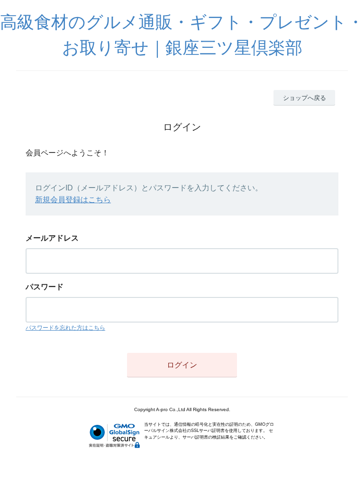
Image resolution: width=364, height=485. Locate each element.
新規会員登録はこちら (73, 200)
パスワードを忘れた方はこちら (65, 327)
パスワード (45, 287)
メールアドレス (52, 238)
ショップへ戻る (304, 97)
